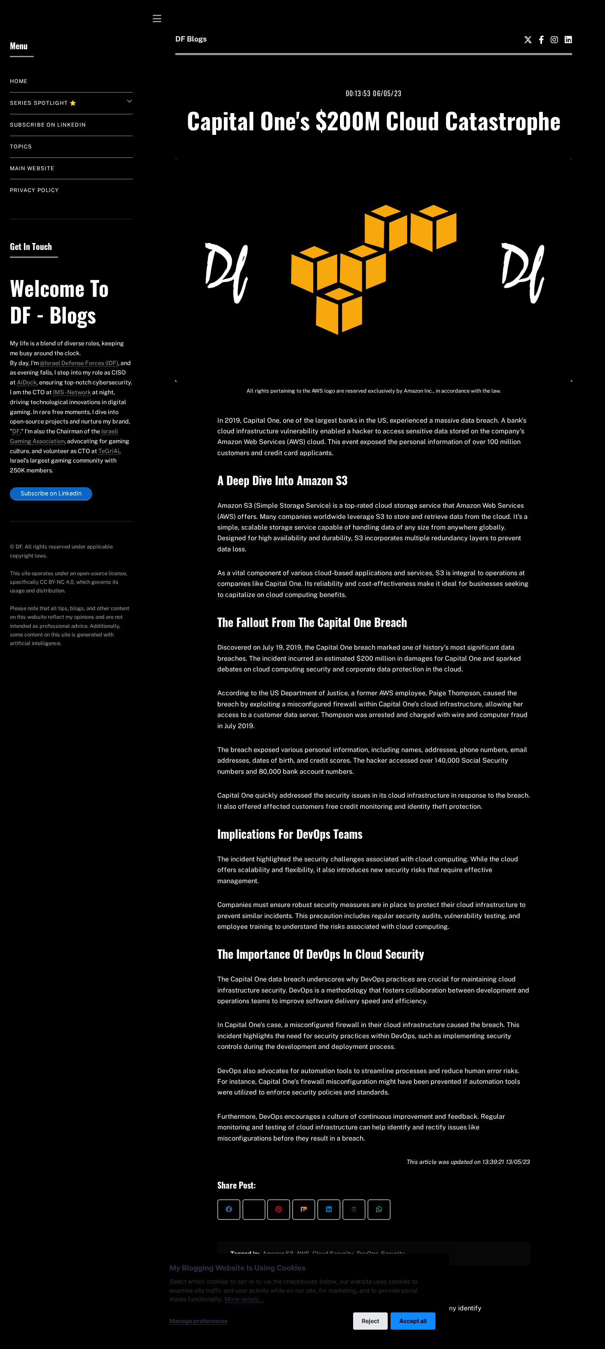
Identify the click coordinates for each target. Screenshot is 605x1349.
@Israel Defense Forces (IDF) (79, 362)
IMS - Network (72, 392)
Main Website (32, 168)
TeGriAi (108, 450)
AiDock (27, 382)
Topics (21, 146)
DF (16, 431)
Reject (370, 1320)
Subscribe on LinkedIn (48, 125)
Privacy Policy (34, 190)
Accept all (413, 1320)
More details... (244, 1299)
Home (19, 81)
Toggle (157, 18)
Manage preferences (199, 1320)
